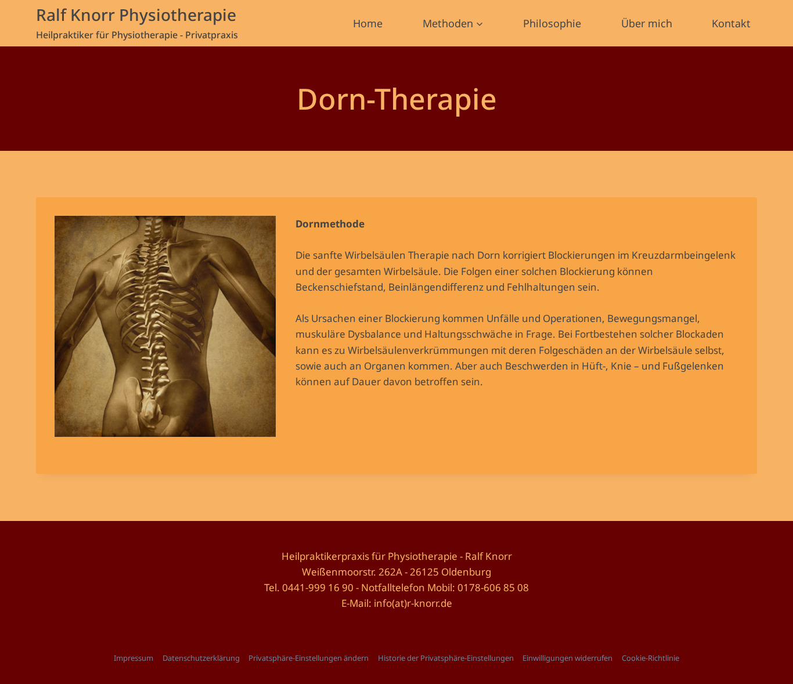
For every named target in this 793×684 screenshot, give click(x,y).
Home (368, 23)
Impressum (133, 658)
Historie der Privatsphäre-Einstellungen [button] (446, 658)
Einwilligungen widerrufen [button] (567, 658)
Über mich (646, 23)
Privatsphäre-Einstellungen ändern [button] (308, 658)
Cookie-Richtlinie (650, 658)
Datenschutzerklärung (201, 658)
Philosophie (552, 23)
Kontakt (731, 23)
